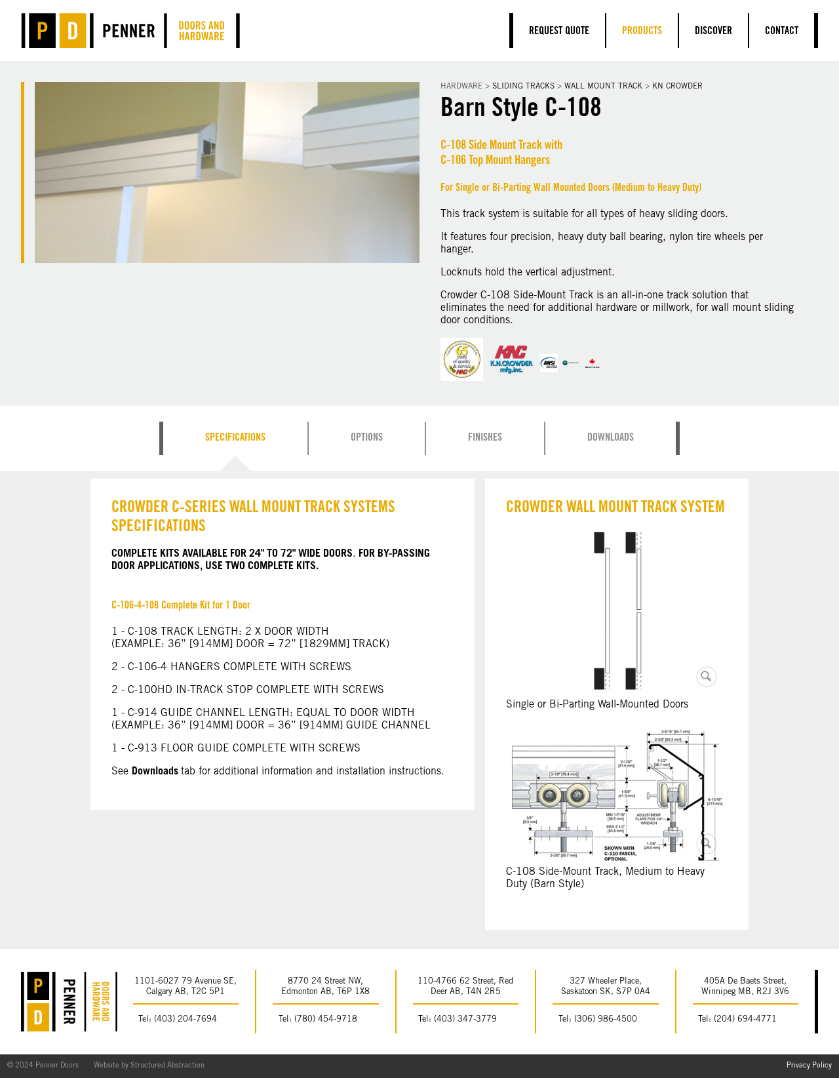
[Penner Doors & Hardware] (131, 30)
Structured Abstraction (167, 1065)
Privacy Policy (809, 1065)
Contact (781, 31)
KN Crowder (677, 86)
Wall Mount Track (603, 86)
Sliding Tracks (523, 86)
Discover (713, 31)
